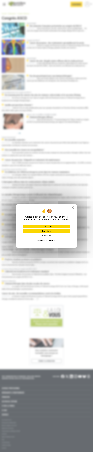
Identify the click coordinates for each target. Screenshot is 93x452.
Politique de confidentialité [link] (46, 241)
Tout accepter (46, 226)
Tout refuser (46, 231)
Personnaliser (46, 236)
